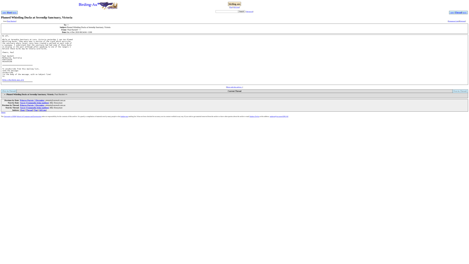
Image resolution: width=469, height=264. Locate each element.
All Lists (236, 7)
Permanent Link (453, 21)
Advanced (249, 11)
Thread (458, 12)
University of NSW (10, 116)
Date (9, 12)
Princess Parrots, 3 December (32, 100)
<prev (4, 12)
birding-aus (124, 116)
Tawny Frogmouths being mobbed (34, 103)
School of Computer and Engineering (29, 116)
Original (462, 21)
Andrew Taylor (254, 116)
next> (15, 12)
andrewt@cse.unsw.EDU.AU (279, 116)
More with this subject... (234, 87)
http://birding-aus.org (13, 80)
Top (231, 7)
